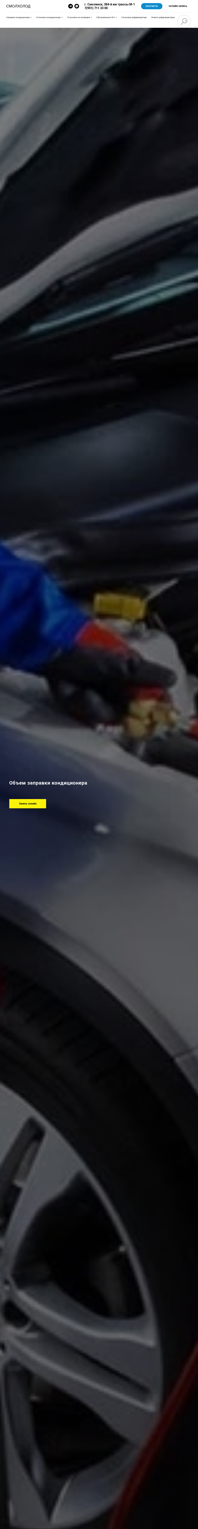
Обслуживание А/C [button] (105, 17)
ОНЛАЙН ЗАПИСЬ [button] (178, 6)
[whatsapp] (76, 6)
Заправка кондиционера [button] (18, 17)
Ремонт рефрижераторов (163, 17)
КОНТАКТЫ (152, 6)
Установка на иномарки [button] (78, 17)
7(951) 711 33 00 (96, 8)
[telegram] (70, 6)
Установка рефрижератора (134, 17)
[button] (27, 803)
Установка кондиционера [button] (48, 17)
